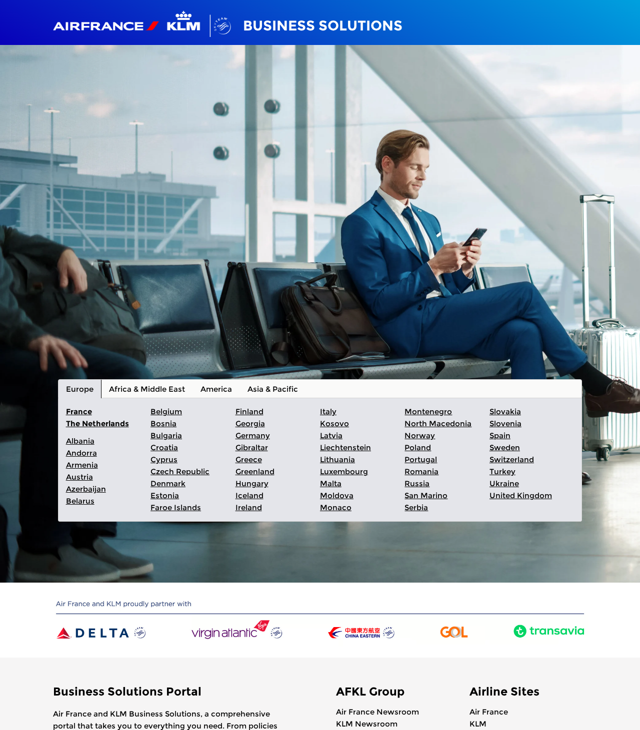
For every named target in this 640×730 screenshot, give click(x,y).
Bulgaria (166, 435)
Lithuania (337, 459)
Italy (328, 411)
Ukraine (504, 483)
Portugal (420, 459)
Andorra (81, 453)
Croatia (164, 447)
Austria (79, 477)
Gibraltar (252, 447)
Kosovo (334, 423)
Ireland (249, 507)
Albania (80, 441)
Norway (419, 435)
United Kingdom (521, 495)
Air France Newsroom (377, 712)
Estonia (164, 495)
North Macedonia (438, 423)
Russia (417, 483)
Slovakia (505, 411)
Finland (250, 411)
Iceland (250, 495)
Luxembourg (344, 471)
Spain (500, 435)
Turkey (503, 471)
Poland (417, 447)
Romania (421, 471)
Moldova (337, 495)
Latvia (331, 435)
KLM (478, 724)
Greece (249, 459)
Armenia (82, 465)
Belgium (166, 411)
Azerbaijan (86, 489)
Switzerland (512, 459)
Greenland (255, 471)
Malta (331, 483)
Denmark (168, 483)
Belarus (80, 501)
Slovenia (506, 423)
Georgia (250, 423)
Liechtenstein (345, 447)
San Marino (426, 495)
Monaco (336, 507)
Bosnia (163, 423)
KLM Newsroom (367, 724)
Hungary (252, 483)
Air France (489, 712)
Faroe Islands (175, 507)
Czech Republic (180, 471)
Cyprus (164, 459)
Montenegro (428, 411)
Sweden (505, 447)
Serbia (416, 507)
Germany (253, 435)
